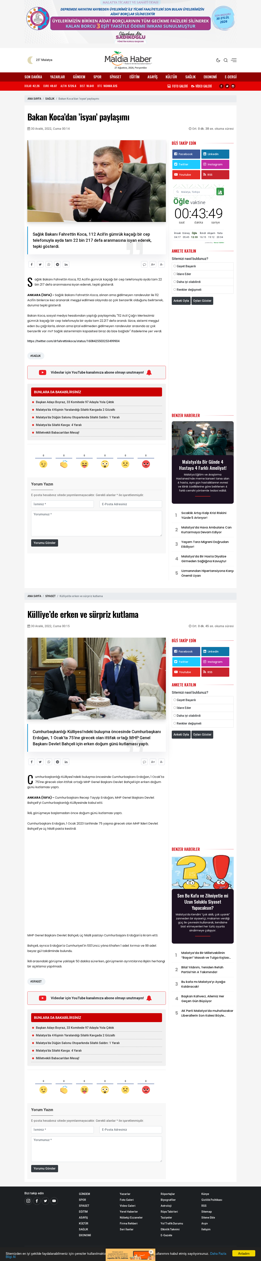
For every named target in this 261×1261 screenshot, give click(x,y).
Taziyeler (166, 1217)
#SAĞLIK (35, 355)
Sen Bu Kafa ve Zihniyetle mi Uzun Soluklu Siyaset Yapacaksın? (202, 901)
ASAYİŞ (152, 76)
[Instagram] (233, 86)
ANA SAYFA (34, 98)
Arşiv (204, 1223)
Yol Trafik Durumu (172, 1223)
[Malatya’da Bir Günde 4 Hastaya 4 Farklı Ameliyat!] (203, 439)
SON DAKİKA (33, 76)
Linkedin (213, 154)
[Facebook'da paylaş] (31, 264)
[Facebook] (221, 86)
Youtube (185, 175)
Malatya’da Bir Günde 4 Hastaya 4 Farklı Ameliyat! (203, 464)
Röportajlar (168, 1193)
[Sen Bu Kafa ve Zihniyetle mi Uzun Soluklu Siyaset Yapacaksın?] (203, 873)
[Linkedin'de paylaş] (66, 264)
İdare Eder (184, 274)
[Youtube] (54, 1201)
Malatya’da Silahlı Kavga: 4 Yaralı (59, 425)
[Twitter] (227, 86)
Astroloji (166, 1205)
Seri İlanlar (127, 1229)
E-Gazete (166, 1235)
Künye (205, 1193)
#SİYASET (36, 981)
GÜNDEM (79, 76)
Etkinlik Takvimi (170, 1229)
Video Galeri (127, 1205)
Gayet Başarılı (186, 266)
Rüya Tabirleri (169, 1211)
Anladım (244, 1253)
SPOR (97, 76)
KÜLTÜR (171, 76)
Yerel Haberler (129, 1211)
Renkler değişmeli (189, 289)
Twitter (183, 164)
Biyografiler (168, 1199)
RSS (210, 175)
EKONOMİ (210, 76)
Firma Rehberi (129, 1223)
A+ (153, 264)
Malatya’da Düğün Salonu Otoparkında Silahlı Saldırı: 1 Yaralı (78, 417)
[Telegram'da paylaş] (57, 264)
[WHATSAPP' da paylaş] (48, 264)
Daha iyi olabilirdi (189, 282)
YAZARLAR (57, 76)
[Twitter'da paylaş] (40, 264)
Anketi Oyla (181, 301)
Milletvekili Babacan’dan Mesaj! (57, 432)
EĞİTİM (134, 76)
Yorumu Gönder (45, 543)
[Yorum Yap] (144, 264)
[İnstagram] (28, 1201)
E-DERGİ (231, 76)
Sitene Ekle (208, 1217)
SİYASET (115, 76)
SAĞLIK (190, 76)
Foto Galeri (127, 1199)
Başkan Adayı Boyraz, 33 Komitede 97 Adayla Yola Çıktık (75, 402)
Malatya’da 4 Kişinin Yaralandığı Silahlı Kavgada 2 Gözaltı (75, 410)
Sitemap (206, 1211)
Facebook (186, 154)
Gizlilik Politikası (211, 1199)
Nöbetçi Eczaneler (131, 1217)
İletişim (206, 1229)
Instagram (215, 164)
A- (161, 264)
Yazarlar (125, 1193)
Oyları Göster (202, 301)
